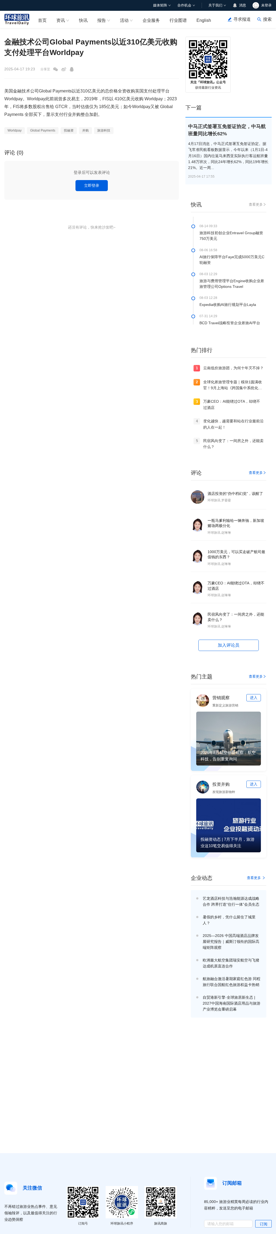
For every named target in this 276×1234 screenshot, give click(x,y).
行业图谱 (178, 20)
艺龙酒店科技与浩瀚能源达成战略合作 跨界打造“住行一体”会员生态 (231, 901)
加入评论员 (228, 645)
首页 (42, 20)
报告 (101, 20)
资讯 (60, 20)
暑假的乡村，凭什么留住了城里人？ (229, 920)
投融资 (69, 130)
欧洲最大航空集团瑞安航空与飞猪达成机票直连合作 (231, 963)
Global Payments (42, 130)
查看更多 (256, 204)
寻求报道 (242, 19)
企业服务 (151, 20)
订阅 (263, 1224)
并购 (85, 130)
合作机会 (184, 5)
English (203, 20)
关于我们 (215, 5)
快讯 (83, 20)
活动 (124, 20)
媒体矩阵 (160, 5)
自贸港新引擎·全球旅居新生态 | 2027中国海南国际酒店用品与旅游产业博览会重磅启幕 (231, 1003)
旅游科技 (103, 130)
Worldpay (15, 130)
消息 (242, 5)
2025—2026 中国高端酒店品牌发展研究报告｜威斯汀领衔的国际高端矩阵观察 (231, 941)
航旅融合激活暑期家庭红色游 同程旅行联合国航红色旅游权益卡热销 (231, 982)
